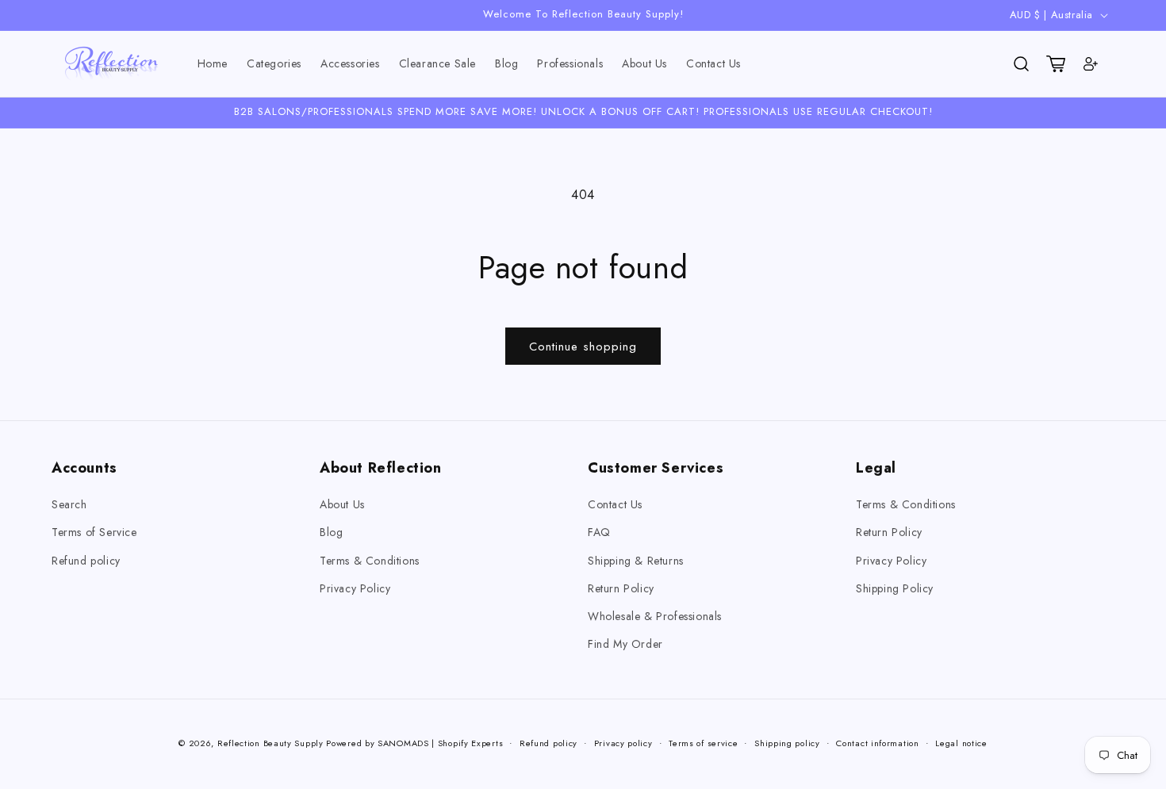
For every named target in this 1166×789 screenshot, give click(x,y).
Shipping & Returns (636, 561)
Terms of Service (94, 533)
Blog (331, 533)
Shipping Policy (895, 588)
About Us (342, 504)
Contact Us (615, 504)
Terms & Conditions (370, 561)
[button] (274, 64)
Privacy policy (623, 742)
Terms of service (703, 742)
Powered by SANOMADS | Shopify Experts (414, 743)
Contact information (877, 742)
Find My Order (625, 644)
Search (69, 504)
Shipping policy (787, 742)
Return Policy (621, 588)
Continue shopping (583, 346)
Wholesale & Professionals (655, 616)
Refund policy (86, 561)
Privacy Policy (355, 588)
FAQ (599, 533)
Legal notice (961, 742)
